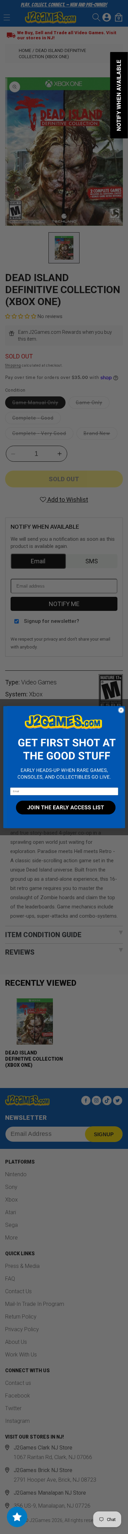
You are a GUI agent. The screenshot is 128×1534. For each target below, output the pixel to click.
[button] (64, 746)
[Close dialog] (121, 710)
